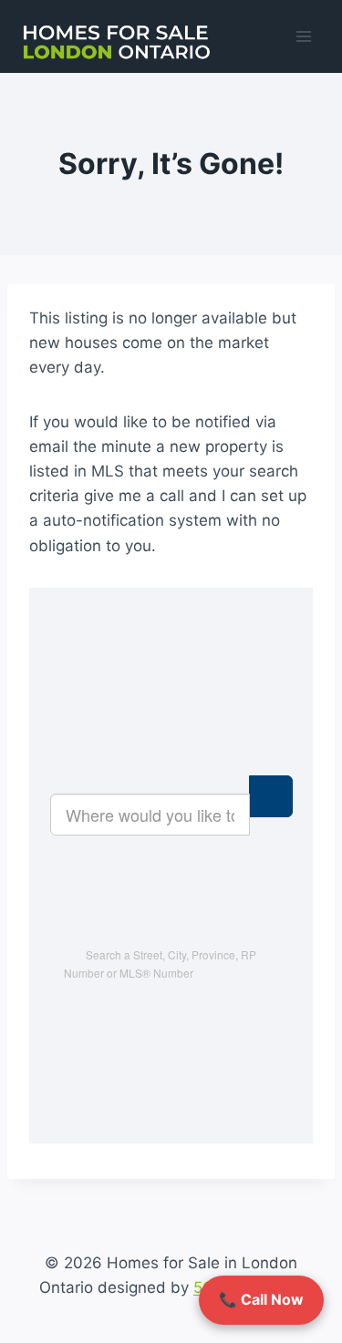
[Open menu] (303, 36)
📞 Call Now (261, 1299)
